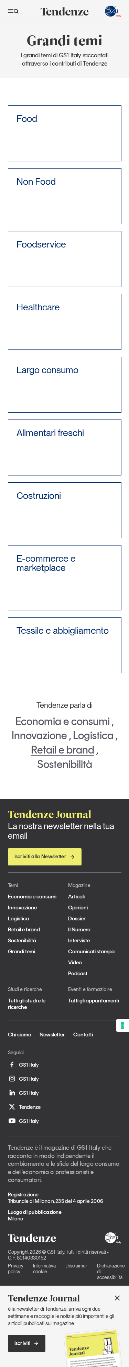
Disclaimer (76, 1265)
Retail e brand (62, 749)
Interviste (79, 940)
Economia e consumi (62, 721)
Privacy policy (15, 1268)
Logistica (93, 735)
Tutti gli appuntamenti (93, 1000)
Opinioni (78, 907)
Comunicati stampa (91, 951)
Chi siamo (19, 1034)
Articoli (76, 896)
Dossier (77, 918)
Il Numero (79, 929)
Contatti (83, 1034)
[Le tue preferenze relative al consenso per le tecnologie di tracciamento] (122, 1025)
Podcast (77, 973)
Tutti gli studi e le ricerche (26, 1003)
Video (75, 962)
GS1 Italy (29, 1064)
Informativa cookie (44, 1268)
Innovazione (39, 735)
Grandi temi (21, 951)
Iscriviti (22, 1343)
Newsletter (52, 1034)
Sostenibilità (64, 764)
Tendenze (30, 1107)
